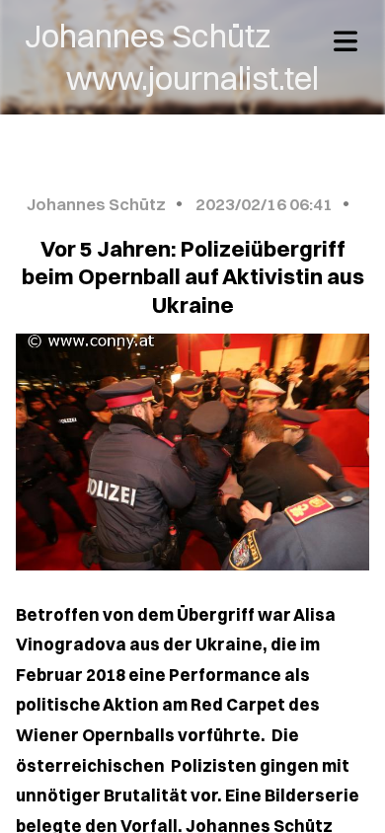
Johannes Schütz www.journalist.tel (192, 57)
